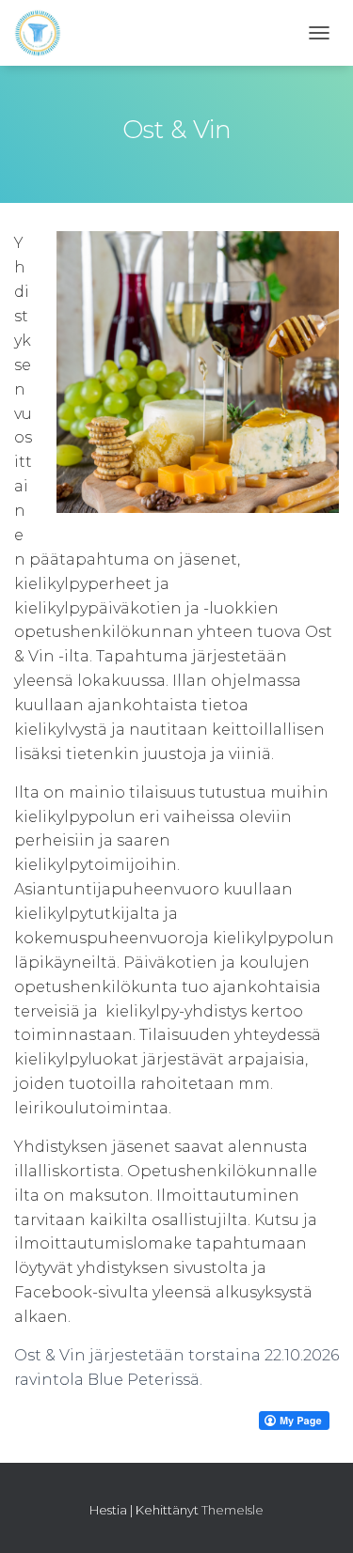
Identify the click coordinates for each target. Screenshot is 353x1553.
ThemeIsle (232, 1509)
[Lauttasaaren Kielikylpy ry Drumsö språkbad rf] (44, 32)
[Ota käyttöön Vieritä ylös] (316, 1515)
